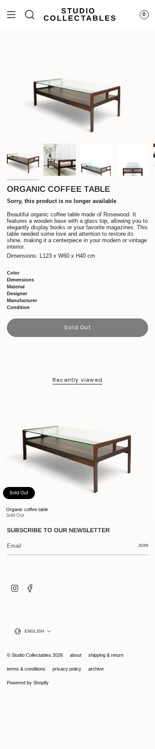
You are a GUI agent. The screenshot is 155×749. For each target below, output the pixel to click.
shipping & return (106, 655)
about (75, 655)
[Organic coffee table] (77, 447)
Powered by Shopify (28, 682)
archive (96, 668)
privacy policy (67, 668)
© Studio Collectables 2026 (35, 655)
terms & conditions (26, 668)
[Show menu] (11, 14)
